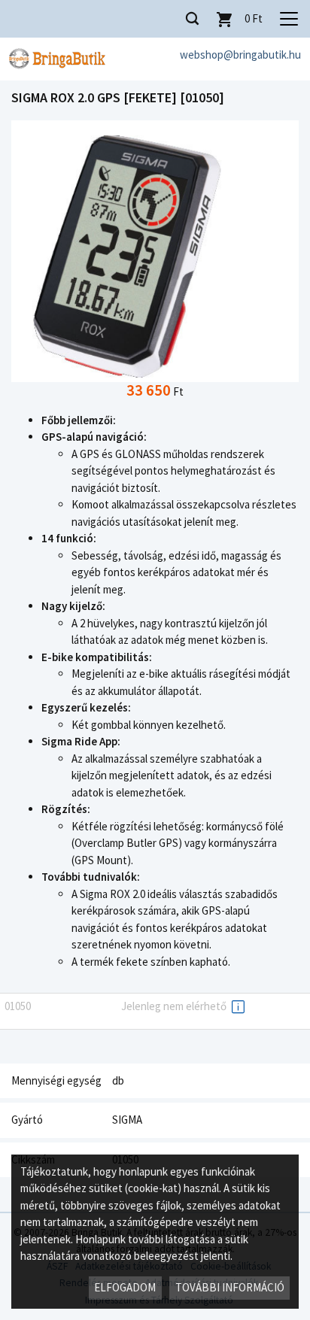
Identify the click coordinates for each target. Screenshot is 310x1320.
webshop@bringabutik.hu (240, 54)
